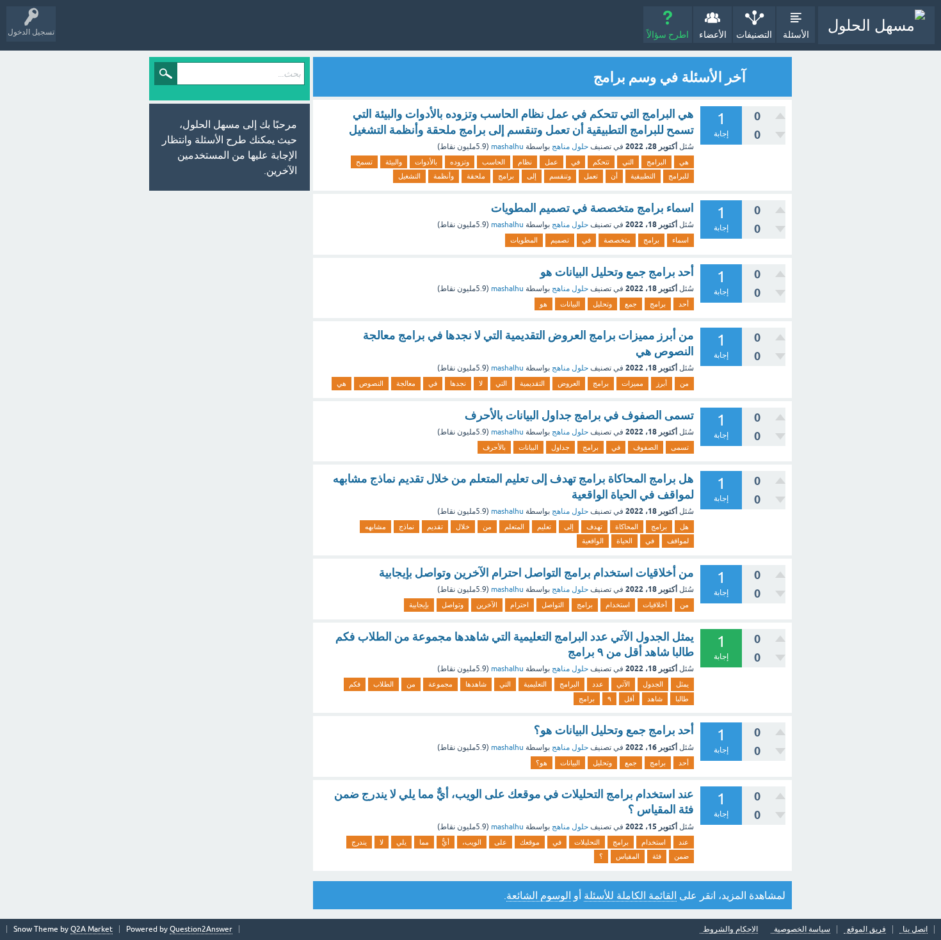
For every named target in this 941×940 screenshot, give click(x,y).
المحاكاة (626, 526)
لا (481, 383)
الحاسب (493, 162)
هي (684, 162)
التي (628, 162)
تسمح (364, 162)
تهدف (594, 526)
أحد (684, 304)
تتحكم (601, 162)
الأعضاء (713, 34)
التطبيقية (643, 176)
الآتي (623, 684)
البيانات (570, 304)
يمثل (682, 684)
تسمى (680, 447)
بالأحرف (494, 447)
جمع (631, 304)
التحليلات (587, 842)
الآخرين (486, 605)
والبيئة (393, 162)
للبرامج (678, 176)
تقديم (435, 526)
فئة (656, 856)
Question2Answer (201, 929)
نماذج (406, 526)
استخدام (618, 605)
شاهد (655, 699)
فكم (354, 684)
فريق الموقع (866, 929)
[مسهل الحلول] (876, 25)
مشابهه (375, 526)
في (575, 162)
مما (424, 842)
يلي (401, 842)
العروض (569, 383)
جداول (560, 447)
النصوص (371, 383)
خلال (463, 526)
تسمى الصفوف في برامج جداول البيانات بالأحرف (579, 415)
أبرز (661, 383)
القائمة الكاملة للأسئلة (630, 895)
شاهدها (476, 684)
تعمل (591, 176)
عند (684, 842)
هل (684, 526)
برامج (506, 176)
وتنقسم (560, 176)
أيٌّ (445, 842)
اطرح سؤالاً (668, 34)
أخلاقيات (655, 605)
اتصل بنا (915, 929)
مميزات (632, 383)
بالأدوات (426, 162)
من (684, 383)
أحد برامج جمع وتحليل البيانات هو (617, 271)
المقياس (627, 856)
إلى (531, 176)
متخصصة (617, 240)
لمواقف (678, 541)
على (500, 842)
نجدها (458, 383)
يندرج (359, 842)
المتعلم (514, 526)
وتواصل (452, 605)
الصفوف (645, 447)
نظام (525, 162)
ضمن (681, 856)
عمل (551, 162)
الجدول (653, 684)
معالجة (405, 383)
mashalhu (507, 146)
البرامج (656, 162)
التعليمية (535, 684)
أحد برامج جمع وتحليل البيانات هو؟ (614, 730)
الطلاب (383, 684)
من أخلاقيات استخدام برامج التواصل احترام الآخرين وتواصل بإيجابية (536, 572)
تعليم (544, 526)
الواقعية (593, 541)
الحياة (624, 541)
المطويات (524, 240)
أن (614, 176)
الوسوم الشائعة (538, 895)
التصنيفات (754, 34)
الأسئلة (796, 34)
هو (543, 304)
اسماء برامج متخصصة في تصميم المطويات (592, 207)
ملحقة (476, 176)
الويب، (471, 842)
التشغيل (409, 176)
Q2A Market (91, 929)
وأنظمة (443, 176)
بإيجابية (419, 605)
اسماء (680, 240)
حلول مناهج (570, 146)
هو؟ (541, 763)
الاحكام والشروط (730, 929)
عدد (598, 684)
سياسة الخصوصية (802, 929)
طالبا (682, 699)
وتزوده (459, 162)
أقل (629, 699)
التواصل (553, 605)
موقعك (530, 842)
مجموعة (440, 684)
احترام (519, 605)
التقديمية (532, 383)
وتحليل (602, 304)
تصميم (560, 240)
